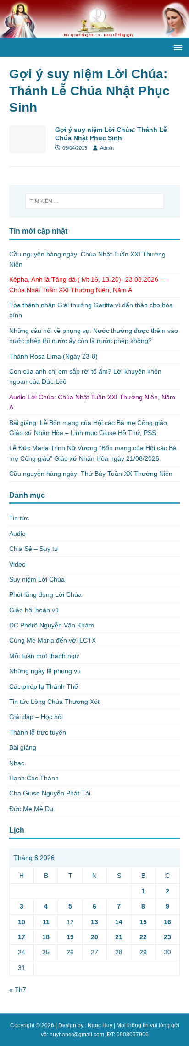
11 (46, 922)
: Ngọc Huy (98, 1025)
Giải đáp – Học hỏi (36, 716)
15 (143, 922)
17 (21, 937)
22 (143, 937)
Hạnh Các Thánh (34, 778)
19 (70, 937)
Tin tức (19, 518)
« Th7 (17, 989)
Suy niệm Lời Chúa (37, 579)
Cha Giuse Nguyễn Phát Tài (49, 793)
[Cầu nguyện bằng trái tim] (94, 32)
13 (94, 922)
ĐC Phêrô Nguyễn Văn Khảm (51, 625)
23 (167, 937)
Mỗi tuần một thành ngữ (44, 655)
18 (46, 937)
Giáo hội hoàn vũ (34, 610)
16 (167, 922)
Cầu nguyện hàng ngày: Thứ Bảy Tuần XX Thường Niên (90, 473)
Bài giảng (22, 747)
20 (94, 937)
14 (118, 922)
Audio (17, 533)
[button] (176, 47)
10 (21, 922)
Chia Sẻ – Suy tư (33, 548)
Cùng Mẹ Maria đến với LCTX (52, 640)
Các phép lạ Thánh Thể (43, 686)
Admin (107, 148)
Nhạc (16, 763)
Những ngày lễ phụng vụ (45, 671)
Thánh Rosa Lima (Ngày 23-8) (53, 356)
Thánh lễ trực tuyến (37, 732)
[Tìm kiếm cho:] (95, 201)
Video (17, 564)
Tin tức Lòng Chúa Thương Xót (54, 701)
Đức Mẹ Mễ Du (31, 808)
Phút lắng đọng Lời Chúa (45, 594)
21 (118, 937)
